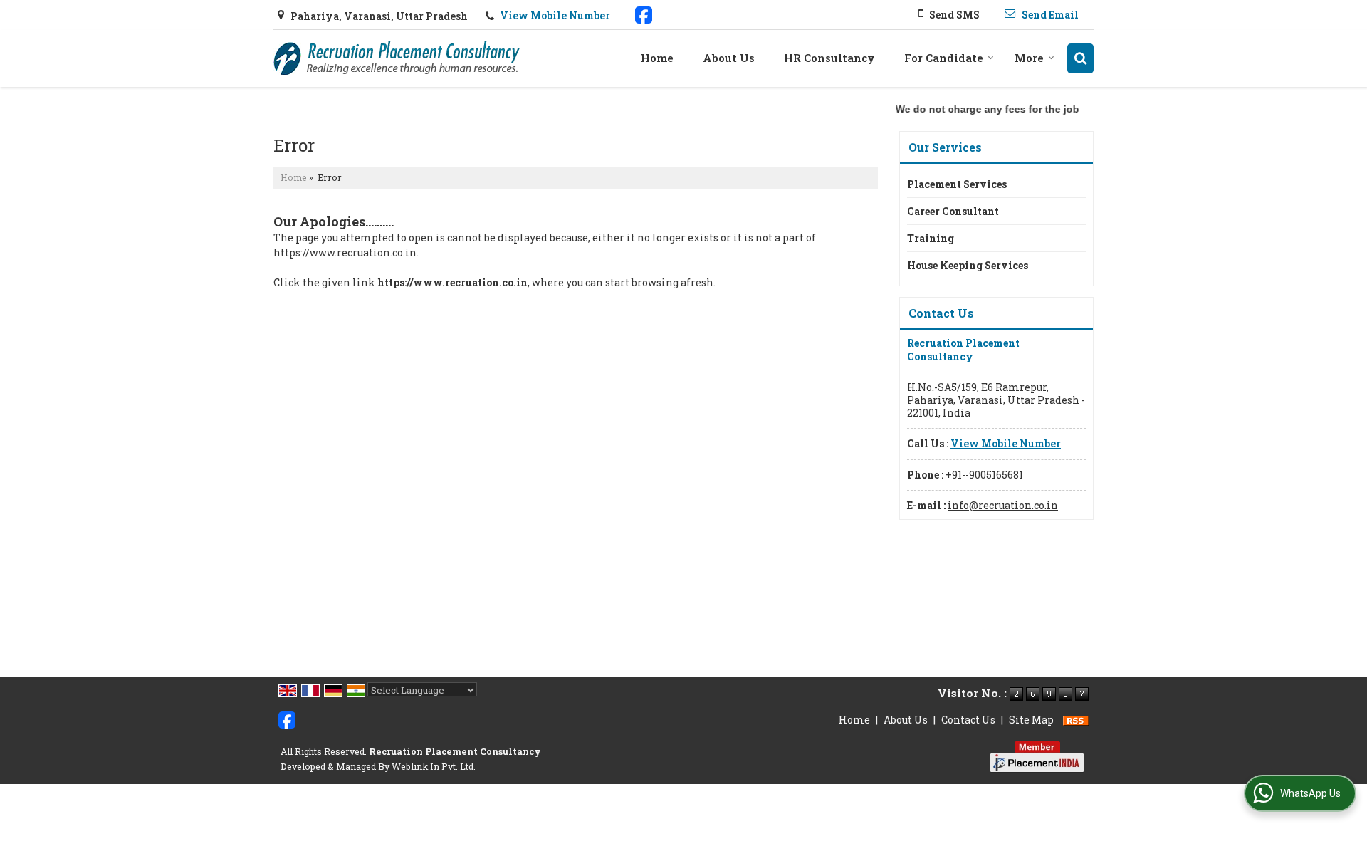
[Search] (1080, 58)
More (1029, 58)
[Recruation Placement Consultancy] (396, 58)
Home (657, 58)
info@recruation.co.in (1003, 505)
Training (930, 238)
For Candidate (943, 58)
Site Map (1031, 719)
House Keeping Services (967, 265)
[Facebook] (643, 13)
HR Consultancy (829, 58)
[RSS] (1076, 719)
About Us (729, 58)
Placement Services (957, 184)
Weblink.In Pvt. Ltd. (434, 766)
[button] (555, 16)
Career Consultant (953, 211)
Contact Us (968, 719)
